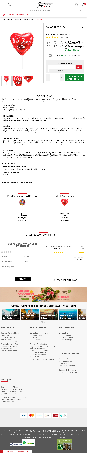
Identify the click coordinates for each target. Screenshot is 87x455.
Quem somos (6, 335)
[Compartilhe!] (82, 29)
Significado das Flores (9, 387)
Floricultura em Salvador (48, 317)
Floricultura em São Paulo (10, 317)
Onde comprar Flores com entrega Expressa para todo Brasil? (12, 393)
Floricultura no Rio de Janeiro (67, 317)
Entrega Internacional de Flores (13, 397)
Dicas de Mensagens (38, 357)
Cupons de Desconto (67, 370)
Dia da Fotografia (66, 337)
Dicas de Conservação (39, 355)
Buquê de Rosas (7, 402)
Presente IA (5, 385)
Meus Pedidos (35, 340)
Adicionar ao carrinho (74, 77)
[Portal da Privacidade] (16, 446)
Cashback (76, 5)
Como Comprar (36, 335)
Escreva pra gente (42, 437)
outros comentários (65, 280)
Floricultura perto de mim (11, 389)
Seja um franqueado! (9, 351)
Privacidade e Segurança (40, 350)
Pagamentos (35, 342)
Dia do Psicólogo (65, 340)
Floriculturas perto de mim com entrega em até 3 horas (43, 306)
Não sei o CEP (61, 70)
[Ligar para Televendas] (10, 5)
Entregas (33, 337)
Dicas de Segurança (38, 352)
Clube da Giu (64, 359)
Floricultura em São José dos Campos (29, 315)
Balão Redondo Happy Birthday (22, 214)
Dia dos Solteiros (65, 335)
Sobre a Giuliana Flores (10, 333)
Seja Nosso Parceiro (67, 366)
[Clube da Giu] (43, 302)
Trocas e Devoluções (38, 344)
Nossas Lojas (6, 340)
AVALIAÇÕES (65, 37)
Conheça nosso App (9, 337)
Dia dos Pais (63, 333)
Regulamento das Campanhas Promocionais (42, 360)
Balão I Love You (65, 214)
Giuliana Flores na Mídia (10, 342)
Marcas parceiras (65, 368)
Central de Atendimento (39, 333)
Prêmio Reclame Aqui (10, 344)
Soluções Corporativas (10, 348)
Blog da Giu (63, 363)
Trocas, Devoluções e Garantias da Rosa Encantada (42, 347)
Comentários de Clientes (69, 372)
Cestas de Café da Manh (11, 399)
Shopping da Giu (65, 361)
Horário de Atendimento (11, 346)
